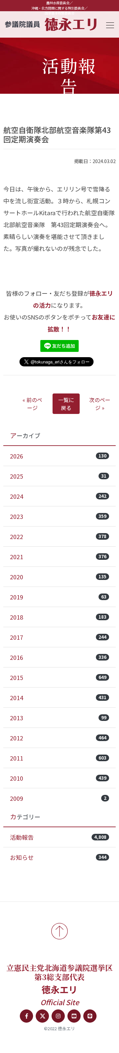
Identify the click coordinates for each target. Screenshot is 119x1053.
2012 (58, 737)
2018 (58, 617)
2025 (58, 476)
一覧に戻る (66, 404)
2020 (58, 576)
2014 (58, 697)
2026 (58, 456)
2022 (58, 536)
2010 (58, 778)
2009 (58, 798)
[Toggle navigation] (108, 24)
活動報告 (58, 837)
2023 (58, 516)
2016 (58, 657)
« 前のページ (32, 404)
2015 (58, 677)
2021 (58, 556)
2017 (58, 637)
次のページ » (99, 404)
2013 (58, 717)
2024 (58, 496)
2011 (58, 758)
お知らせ (58, 857)
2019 (58, 597)
